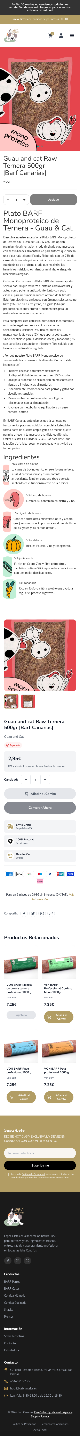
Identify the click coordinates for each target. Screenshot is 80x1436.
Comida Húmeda (14, 1295)
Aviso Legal (40, 1430)
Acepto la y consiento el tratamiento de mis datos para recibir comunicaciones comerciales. (42, 1175)
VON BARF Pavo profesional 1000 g (19, 1070)
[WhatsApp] (27, 1260)
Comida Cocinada (15, 1302)
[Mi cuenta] (61, 35)
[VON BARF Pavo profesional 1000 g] (21, 1046)
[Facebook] (7, 1260)
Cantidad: (11, 780)
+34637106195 (20, 1381)
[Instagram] (17, 1260)
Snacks (8, 1309)
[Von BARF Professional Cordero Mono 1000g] (59, 962)
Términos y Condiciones (55, 1424)
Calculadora (11, 1350)
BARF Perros (12, 1281)
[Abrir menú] (72, 35)
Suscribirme (40, 1165)
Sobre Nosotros (14, 1336)
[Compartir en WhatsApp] (42, 913)
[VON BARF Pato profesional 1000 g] (59, 1046)
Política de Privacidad (33, 1174)
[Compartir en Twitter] (33, 913)
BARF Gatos (11, 1288)
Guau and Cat (14, 736)
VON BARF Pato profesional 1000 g (56, 1070)
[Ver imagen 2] (28, 701)
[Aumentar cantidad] (45, 779)
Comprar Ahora (40, 807)
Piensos (9, 1316)
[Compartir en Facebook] (24, 913)
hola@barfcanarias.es (23, 1388)
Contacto (10, 1343)
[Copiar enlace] (51, 913)
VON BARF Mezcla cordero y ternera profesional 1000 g (19, 988)
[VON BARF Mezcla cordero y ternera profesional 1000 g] (21, 962)
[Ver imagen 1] (11, 701)
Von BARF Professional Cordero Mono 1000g (58, 988)
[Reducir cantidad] (25, 779)
